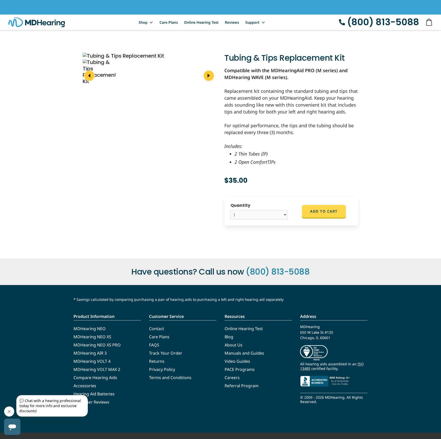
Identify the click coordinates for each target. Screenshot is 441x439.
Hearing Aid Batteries (94, 394)
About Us (233, 345)
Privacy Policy (162, 369)
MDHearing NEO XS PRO (97, 345)
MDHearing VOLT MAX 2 (97, 369)
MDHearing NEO (90, 328)
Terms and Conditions (170, 377)
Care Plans (169, 22)
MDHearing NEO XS (92, 337)
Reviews (232, 22)
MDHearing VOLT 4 (92, 361)
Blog (229, 337)
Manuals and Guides (244, 353)
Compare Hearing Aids (95, 377)
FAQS (154, 345)
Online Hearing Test (201, 22)
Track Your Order (165, 353)
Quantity (240, 205)
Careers (232, 377)
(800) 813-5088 (383, 22)
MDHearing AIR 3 (90, 353)
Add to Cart (324, 211)
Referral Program (242, 386)
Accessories (85, 386)
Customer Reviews (91, 402)
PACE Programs (240, 369)
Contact (156, 328)
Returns (156, 361)
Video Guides (237, 361)
